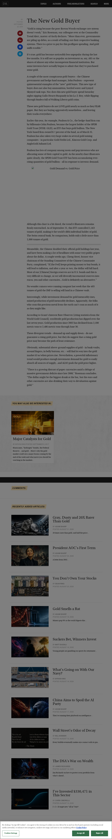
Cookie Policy (81, 828)
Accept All (80, 833)
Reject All (99, 833)
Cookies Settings (10, 833)
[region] (56, 830)
